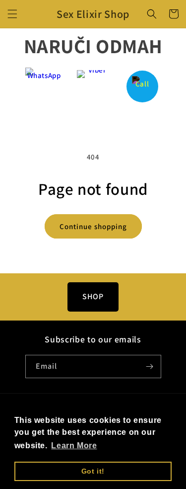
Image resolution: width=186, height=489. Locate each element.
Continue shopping (93, 226)
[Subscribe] (150, 366)
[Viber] (93, 86)
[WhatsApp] (43, 86)
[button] (12, 14)
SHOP (92, 296)
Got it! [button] (93, 471)
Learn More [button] (74, 445)
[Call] (142, 86)
